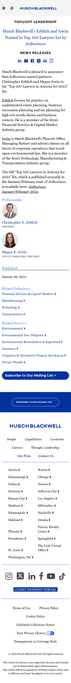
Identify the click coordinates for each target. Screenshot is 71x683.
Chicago (44, 477)
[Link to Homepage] (38, 8)
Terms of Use (22, 608)
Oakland (14, 520)
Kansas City (17, 498)
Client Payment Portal (35, 589)
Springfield (46, 538)
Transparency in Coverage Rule (35, 641)
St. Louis (14, 550)
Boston (43, 470)
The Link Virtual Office (49, 547)
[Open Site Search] (11, 8)
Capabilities (33, 439)
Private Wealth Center (48, 529)
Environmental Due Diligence (23, 335)
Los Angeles (46, 498)
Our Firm (24, 456)
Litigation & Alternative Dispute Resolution (33, 355)
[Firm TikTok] (62, 578)
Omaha (43, 520)
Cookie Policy (35, 616)
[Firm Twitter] (22, 578)
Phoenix (14, 531)
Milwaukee (46, 505)
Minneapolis (17, 512)
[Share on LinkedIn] (19, 61)
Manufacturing (12, 300)
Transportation (12, 314)
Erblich (7, 100)
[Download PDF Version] (51, 61)
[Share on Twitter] (38, 61)
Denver (43, 484)
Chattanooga (17, 477)
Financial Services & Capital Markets (28, 293)
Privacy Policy (49, 608)
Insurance (9, 348)
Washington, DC (20, 557)
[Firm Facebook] (43, 578)
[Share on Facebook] (32, 61)
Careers (17, 447)
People (11, 439)
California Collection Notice (35, 624)
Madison (14, 505)
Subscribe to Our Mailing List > (30, 375)
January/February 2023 (24, 189)
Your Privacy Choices (31, 633)
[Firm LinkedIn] (33, 578)
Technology (10, 307)
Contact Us (46, 456)
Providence (16, 538)
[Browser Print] (45, 61)
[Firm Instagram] (10, 578)
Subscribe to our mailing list (34, 402)
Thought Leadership (35, 22)
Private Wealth (13, 362)
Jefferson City (48, 491)
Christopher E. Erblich (19, 222)
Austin (13, 470)
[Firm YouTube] (53, 578)
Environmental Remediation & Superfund (31, 341)
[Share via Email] (26, 61)
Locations (57, 439)
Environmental (13, 328)
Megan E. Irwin (14, 251)
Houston (14, 491)
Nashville (45, 512)
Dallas (13, 484)
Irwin (6, 138)
